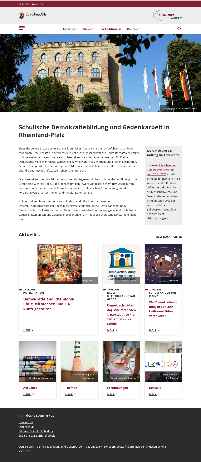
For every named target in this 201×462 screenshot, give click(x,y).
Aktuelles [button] (70, 29)
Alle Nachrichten (169, 236)
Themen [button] (88, 29)
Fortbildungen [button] (110, 29)
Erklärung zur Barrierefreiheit (37, 435)
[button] (22, 27)
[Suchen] (179, 29)
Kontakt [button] (133, 29)
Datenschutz (26, 426)
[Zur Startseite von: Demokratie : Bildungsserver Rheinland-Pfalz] (32, 15)
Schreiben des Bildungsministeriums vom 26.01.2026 (161, 170)
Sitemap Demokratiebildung (36, 431)
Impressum (26, 422)
